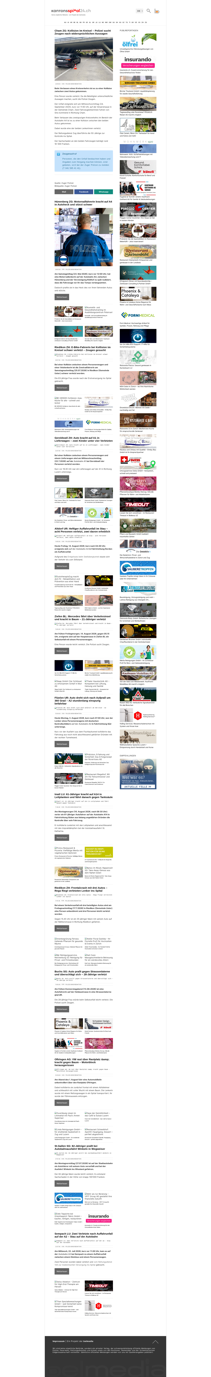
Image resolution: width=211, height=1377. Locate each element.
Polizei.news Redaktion (74, 84)
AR (71, 22)
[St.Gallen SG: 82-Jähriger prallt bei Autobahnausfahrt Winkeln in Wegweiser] (84, 1154)
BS (81, 22)
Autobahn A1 (80, 461)
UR (133, 22)
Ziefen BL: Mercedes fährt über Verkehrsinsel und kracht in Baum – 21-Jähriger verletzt (83, 618)
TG (127, 22)
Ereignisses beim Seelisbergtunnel (83, 556)
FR (84, 22)
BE (74, 22)
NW (106, 22)
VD (136, 22)
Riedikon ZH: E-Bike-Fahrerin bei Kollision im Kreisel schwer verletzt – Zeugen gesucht (83, 348)
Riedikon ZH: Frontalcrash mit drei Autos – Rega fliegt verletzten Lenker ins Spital (81, 889)
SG (114, 22)
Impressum (59, 1341)
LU (100, 22)
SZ (123, 22)
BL (77, 22)
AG (65, 22)
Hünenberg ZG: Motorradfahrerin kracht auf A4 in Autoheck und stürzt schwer (83, 203)
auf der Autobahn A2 (79, 549)
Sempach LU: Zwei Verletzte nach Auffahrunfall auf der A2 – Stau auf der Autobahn (84, 1235)
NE (103, 22)
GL (90, 22)
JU (96, 22)
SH (117, 22)
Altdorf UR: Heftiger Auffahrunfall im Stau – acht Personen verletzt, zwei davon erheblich (82, 530)
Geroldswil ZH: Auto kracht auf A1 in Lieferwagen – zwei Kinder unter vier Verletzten (84, 439)
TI (129, 22)
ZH (143, 22)
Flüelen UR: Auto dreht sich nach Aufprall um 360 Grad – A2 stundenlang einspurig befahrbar (83, 700)
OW (110, 22)
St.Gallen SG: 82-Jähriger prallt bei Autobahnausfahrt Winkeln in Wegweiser (80, 1147)
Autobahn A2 (64, 1254)
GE (87, 22)
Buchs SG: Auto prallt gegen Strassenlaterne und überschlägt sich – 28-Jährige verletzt (82, 973)
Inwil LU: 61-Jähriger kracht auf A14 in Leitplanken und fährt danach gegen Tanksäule (84, 796)
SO (120, 22)
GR (93, 22)
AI (68, 22)
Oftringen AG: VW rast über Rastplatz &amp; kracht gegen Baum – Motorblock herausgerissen (82, 1062)
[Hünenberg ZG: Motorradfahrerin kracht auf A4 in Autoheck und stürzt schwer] (84, 237)
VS (139, 22)
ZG (146, 22)
